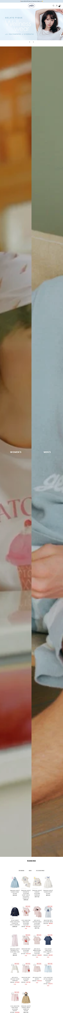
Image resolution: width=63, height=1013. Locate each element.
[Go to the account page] (56, 5)
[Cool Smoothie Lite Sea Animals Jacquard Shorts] (48, 969)
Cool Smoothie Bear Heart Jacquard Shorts (14, 1008)
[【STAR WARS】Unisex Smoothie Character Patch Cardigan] (15, 911)
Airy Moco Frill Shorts (37, 978)
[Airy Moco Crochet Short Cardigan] (15, 969)
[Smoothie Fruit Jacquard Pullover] (26, 940)
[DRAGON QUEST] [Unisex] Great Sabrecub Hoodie (26, 1008)
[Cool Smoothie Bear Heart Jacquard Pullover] (26, 911)
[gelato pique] (31, 5)
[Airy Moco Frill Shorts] (37, 969)
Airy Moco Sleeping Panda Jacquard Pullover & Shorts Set (37, 923)
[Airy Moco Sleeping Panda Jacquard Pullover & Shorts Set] (37, 911)
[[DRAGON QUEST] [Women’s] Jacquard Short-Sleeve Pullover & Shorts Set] (26, 882)
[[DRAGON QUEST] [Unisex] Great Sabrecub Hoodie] (26, 997)
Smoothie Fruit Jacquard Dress (48, 921)
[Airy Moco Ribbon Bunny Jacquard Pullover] (37, 940)
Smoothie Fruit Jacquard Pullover (26, 950)
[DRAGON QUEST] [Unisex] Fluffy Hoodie (48, 892)
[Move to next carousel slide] (33, 42)
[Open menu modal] (2, 5)
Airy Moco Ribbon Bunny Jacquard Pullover (37, 951)
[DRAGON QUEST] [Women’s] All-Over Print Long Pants (15, 951)
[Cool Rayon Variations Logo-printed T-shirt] (48, 940)
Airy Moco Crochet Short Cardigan (14, 979)
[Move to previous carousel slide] (30, 42)
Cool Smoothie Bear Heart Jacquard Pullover (26, 923)
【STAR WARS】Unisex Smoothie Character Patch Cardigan (15, 923)
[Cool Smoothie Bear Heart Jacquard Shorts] (15, 997)
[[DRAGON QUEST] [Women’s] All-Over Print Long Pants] (15, 940)
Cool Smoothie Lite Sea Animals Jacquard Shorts (48, 980)
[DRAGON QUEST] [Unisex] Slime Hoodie (15, 892)
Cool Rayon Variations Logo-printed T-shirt (48, 951)
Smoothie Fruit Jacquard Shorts (26, 979)
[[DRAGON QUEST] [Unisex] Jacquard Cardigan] (37, 882)
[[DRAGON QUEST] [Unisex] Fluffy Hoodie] (48, 882)
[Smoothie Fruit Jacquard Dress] (48, 911)
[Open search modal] (53, 5)
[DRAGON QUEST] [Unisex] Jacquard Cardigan (37, 893)
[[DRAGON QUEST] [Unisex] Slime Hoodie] (15, 882)
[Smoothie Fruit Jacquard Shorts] (26, 969)
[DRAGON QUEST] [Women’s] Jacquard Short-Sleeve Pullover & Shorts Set (26, 894)
